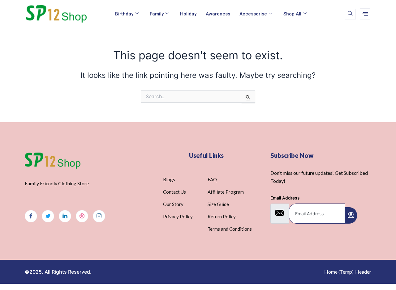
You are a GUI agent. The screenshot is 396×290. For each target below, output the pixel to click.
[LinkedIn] (65, 216)
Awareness (218, 14)
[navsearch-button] (350, 14)
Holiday (188, 14)
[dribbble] (82, 216)
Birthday (124, 14)
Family (157, 14)
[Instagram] (99, 216)
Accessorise (253, 14)
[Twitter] (48, 216)
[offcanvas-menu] (365, 13)
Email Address (285, 197)
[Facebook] (31, 216)
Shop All (292, 14)
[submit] (351, 215)
